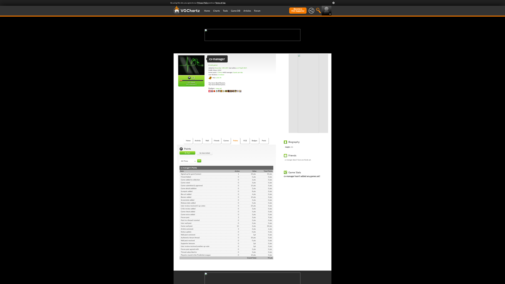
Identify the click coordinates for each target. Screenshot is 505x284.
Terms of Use (220, 3)
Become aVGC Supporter (297, 10)
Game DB (235, 10)
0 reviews (221, 75)
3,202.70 (218, 78)
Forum (257, 10)
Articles (247, 10)
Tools (225, 10)
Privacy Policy (203, 3)
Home (207, 10)
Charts (216, 10)
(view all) (218, 88)
